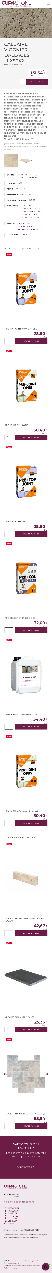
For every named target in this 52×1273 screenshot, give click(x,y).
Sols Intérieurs (31, 218)
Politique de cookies (11, 1268)
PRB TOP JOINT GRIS (16, 521)
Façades (27, 206)
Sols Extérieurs (31, 215)
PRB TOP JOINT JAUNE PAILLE (21, 329)
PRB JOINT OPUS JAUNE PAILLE (21, 811)
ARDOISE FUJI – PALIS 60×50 (19, 1017)
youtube (12, 1218)
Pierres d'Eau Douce (28, 178)
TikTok (10, 1223)
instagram (13, 1208)
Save (9, 254)
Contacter (24, 1167)
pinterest (13, 1216)
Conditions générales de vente (19, 1202)
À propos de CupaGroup (12, 1263)
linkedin (12, 1221)
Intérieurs (24, 223)
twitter (12, 1213)
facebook (13, 1211)
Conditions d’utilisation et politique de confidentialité (22, 1265)
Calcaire (25, 235)
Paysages (23, 229)
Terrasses (34, 229)
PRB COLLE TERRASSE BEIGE (20, 618)
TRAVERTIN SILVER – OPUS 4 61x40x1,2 (25, 1114)
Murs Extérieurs (31, 209)
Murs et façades (27, 226)
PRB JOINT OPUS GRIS (16, 425)
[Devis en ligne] (16, 4)
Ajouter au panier (37, 82)
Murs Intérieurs (31, 212)
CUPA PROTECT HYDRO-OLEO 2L (22, 714)
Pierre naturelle (26, 175)
